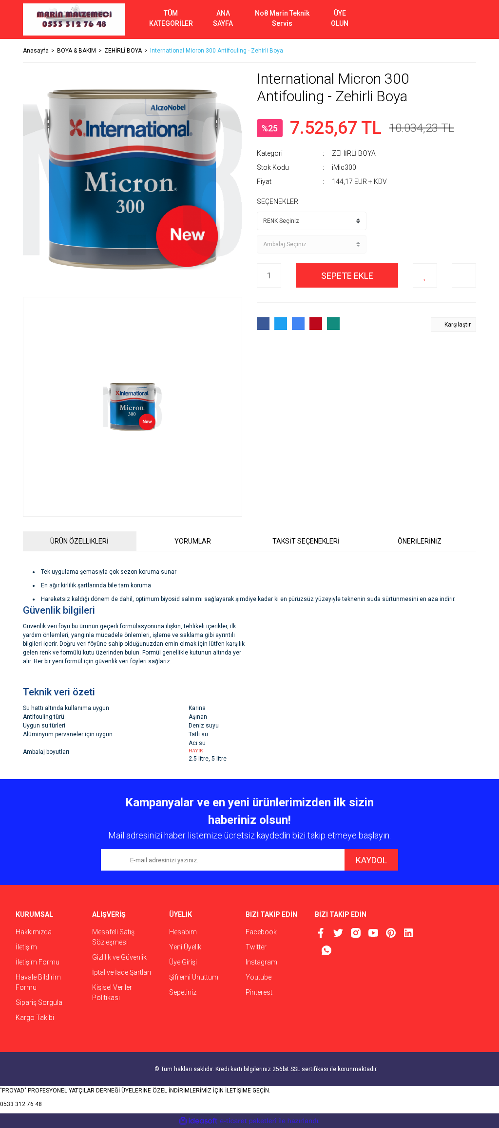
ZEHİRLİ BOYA (354, 153)
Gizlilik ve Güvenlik (119, 957)
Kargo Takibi (35, 1017)
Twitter (256, 947)
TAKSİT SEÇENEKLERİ (306, 541)
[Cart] (461, 19)
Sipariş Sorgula (39, 1002)
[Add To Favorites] (425, 275)
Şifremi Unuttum (193, 977)
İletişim (26, 947)
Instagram (261, 962)
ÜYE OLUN (339, 18)
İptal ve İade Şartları (121, 972)
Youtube (258, 977)
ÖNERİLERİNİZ (419, 541)
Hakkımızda (34, 932)
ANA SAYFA (223, 18)
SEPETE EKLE (347, 276)
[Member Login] (432, 19)
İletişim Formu (37, 962)
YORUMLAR (192, 541)
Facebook (261, 932)
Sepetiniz (182, 992)
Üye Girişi (183, 962)
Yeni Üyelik (185, 947)
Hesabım (183, 932)
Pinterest (259, 992)
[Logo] (74, 19)
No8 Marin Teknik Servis (282, 18)
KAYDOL (371, 860)
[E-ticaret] (248, 1120)
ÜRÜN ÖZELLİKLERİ (79, 541)
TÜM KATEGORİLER (171, 18)
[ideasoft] (198, 1121)
